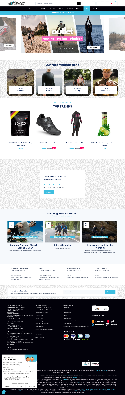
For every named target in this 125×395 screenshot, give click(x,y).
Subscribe (110, 292)
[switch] (105, 309)
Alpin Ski (61, 9)
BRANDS (94, 9)
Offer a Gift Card (40, 337)
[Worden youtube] (20, 354)
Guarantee (38, 332)
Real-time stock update (42, 323)
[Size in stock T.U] (20, 123)
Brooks (87, 389)
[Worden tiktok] (8, 354)
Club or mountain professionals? (44, 329)
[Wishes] (98, 3)
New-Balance (102, 389)
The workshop (68, 312)
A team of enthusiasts (70, 321)
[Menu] (108, 307)
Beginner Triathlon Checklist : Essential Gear (25, 246)
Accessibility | (41, 363)
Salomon (21, 391)
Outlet (86, 9)
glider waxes (63, 379)
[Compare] (32, 118)
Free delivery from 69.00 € (43, 307)
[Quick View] (32, 123)
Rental (65, 315)
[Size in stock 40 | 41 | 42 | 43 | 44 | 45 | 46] (48, 123)
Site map (47, 363)
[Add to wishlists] (32, 113)
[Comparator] (102, 3)
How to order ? (39, 326)
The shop (66, 307)
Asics (91, 389)
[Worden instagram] (12, 354)
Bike (36, 9)
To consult (49, 192)
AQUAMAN (81, 391)
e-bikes (104, 370)
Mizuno (83, 389)
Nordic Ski (70, 9)
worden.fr (12, 335)
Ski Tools (52, 9)
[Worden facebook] (16, 354)
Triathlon (43, 9)
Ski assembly (39, 321)
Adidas (96, 389)
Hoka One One (111, 389)
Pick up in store (39, 318)
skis (79, 382)
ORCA (75, 391)
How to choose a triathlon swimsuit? (99, 246)
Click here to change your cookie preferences (76, 326)
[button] (93, 3)
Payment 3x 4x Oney (41, 312)
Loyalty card (39, 315)
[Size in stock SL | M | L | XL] (76, 123)
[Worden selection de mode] (107, 3)
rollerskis (98, 370)
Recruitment (67, 323)
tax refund (38, 335)
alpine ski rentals (77, 377)
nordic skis (67, 376)
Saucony (16, 391)
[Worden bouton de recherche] (79, 3)
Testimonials (67, 318)
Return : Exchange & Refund (43, 310)
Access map (10, 312)
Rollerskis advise (62, 245)
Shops (78, 9)
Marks (65, 310)
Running (28, 9)
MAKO (86, 391)
